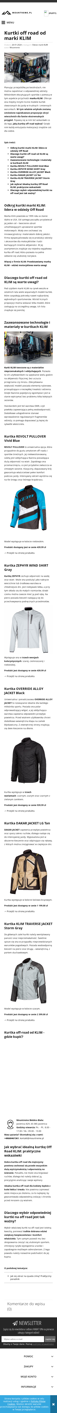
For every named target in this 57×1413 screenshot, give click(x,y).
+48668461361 (11, 1138)
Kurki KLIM (10, 367)
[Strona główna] (16, 12)
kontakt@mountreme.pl (32, 1138)
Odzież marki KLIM (40, 45)
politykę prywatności (43, 1344)
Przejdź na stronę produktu (21, 552)
